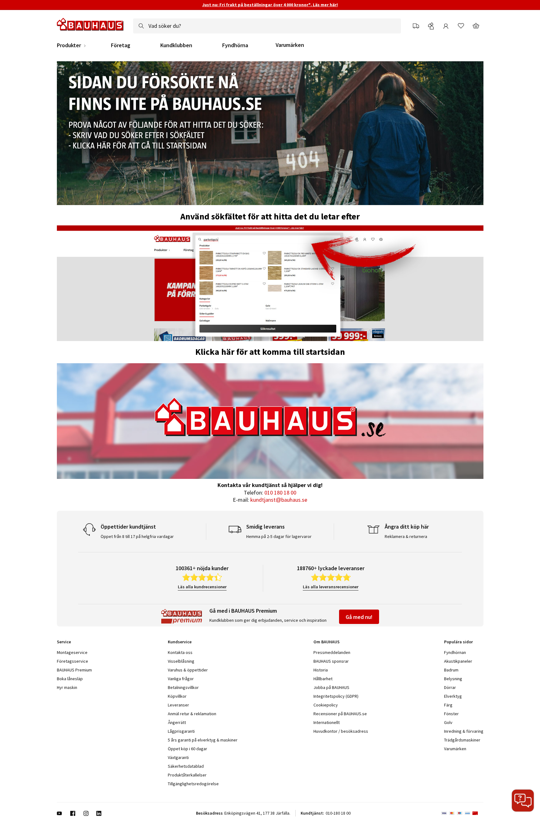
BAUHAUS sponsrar (331, 661)
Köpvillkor (177, 696)
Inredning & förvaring (463, 731)
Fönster (451, 713)
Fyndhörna (235, 45)
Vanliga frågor (181, 678)
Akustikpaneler (458, 661)
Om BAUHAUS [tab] (326, 642)
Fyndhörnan (455, 652)
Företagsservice (72, 661)
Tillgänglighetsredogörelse (193, 783)
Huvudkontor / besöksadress (340, 731)
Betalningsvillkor (183, 687)
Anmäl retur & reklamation (192, 713)
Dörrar (450, 687)
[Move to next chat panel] (523, 800)
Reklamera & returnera (406, 536)
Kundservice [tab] (180, 642)
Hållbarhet (322, 678)
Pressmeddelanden (331, 652)
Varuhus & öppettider (188, 670)
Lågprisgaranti (181, 731)
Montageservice (72, 652)
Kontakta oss (180, 652)
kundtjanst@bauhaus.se (278, 499)
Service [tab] (64, 642)
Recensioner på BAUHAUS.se (340, 713)
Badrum (451, 670)
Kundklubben (176, 45)
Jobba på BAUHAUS (331, 687)
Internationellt (326, 722)
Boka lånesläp (70, 678)
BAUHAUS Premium (74, 670)
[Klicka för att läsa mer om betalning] (462, 813)
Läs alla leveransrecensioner (330, 587)
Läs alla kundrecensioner (202, 587)
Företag (120, 45)
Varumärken (290, 44)
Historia (320, 670)
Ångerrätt (177, 722)
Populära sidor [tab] (458, 642)
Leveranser (178, 705)
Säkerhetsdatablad (186, 766)
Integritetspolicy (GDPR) (335, 696)
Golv (448, 722)
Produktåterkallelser (187, 775)
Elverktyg (453, 696)
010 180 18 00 (280, 492)
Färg (448, 705)
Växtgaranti (178, 757)
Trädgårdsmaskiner (462, 740)
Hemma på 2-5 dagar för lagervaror (279, 536)
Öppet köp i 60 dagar (187, 748)
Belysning (453, 678)
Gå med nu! (359, 617)
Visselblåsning (181, 661)
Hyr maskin (67, 687)
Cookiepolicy (325, 705)
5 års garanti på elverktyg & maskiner (203, 740)
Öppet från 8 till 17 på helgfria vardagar (137, 536)
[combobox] (267, 25)
